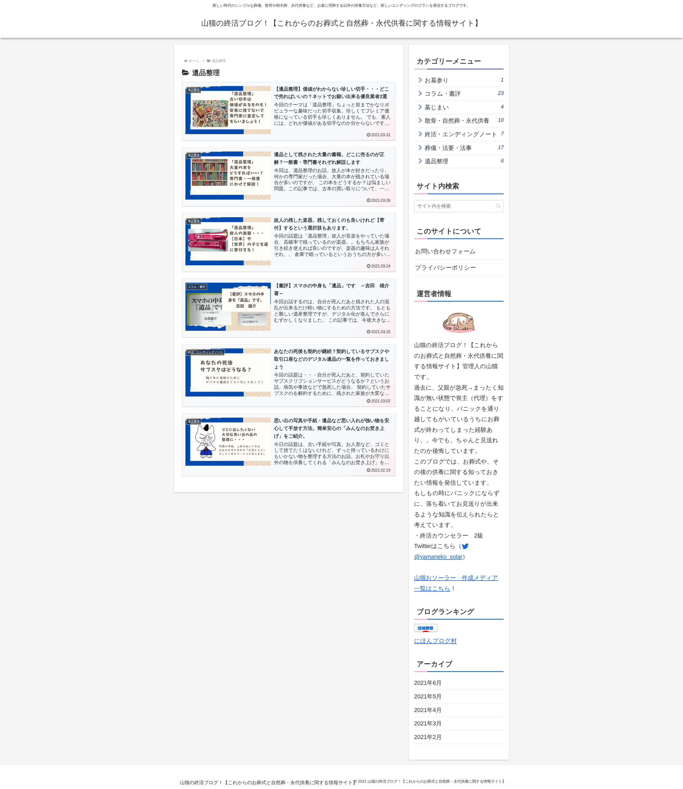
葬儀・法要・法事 (464, 147)
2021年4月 (428, 710)
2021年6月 (428, 682)
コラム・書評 (464, 93)
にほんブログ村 (435, 641)
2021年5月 (428, 696)
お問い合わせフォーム (445, 251)
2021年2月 (428, 737)
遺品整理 (464, 161)
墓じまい (464, 107)
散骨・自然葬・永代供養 (464, 120)
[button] (498, 206)
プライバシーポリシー (445, 267)
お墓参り (464, 80)
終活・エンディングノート (464, 134)
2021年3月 (428, 723)
